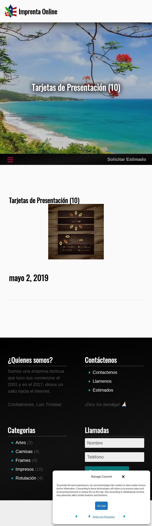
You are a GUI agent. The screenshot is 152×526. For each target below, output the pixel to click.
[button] (123, 476)
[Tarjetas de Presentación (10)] (76, 231)
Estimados (103, 390)
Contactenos (105, 372)
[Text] (126, 11)
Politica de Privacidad (104, 517)
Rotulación (26, 478)
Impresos (25, 469)
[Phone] (104, 11)
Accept (101, 505)
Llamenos (102, 381)
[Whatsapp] (115, 11)
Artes (21, 442)
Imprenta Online (38, 11)
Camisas (24, 451)
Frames (23, 460)
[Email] (137, 11)
